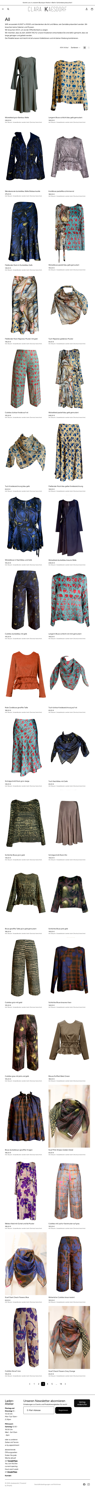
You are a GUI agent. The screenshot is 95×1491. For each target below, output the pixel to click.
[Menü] (3, 9)
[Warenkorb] (92, 9)
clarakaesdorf (15, 1483)
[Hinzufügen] (86, 185)
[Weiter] (65, 1384)
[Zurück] (29, 1384)
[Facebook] (84, 1484)
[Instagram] (88, 1484)
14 (61, 1384)
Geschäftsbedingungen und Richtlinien (47, 1484)
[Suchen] (8, 9)
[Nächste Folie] (43, 157)
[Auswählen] (43, 111)
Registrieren (63, 1410)
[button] (75, 47)
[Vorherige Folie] (8, 157)
